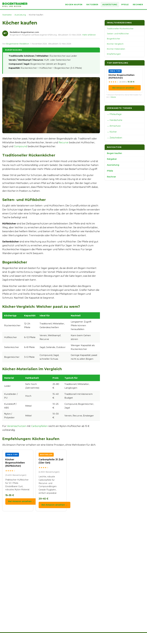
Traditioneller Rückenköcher (120, 28)
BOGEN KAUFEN (73, 4)
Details (113, 97)
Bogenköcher (113, 38)
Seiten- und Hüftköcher (118, 33)
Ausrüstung (20, 15)
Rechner (111, 176)
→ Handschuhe (114, 120)
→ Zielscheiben (114, 137)
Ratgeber (112, 159)
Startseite (7, 15)
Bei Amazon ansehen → (21, 501)
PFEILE (125, 4)
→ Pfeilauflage (114, 114)
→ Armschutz (114, 126)
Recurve (63, 142)
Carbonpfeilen (39, 426)
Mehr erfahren (89, 35)
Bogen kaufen (114, 153)
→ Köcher (112, 131)
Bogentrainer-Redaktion (17, 44)
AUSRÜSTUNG (109, 4)
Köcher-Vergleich (115, 44)
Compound (20, 146)
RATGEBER (92, 4)
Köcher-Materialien (116, 49)
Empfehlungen (114, 54)
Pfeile (110, 171)
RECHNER (138, 4)
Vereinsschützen (16, 426)
